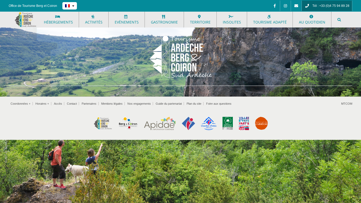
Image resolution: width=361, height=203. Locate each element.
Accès (58, 103)
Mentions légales (112, 103)
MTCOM (346, 103)
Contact (72, 103)
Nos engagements (139, 103)
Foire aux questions (219, 103)
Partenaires (89, 103)
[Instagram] (285, 6)
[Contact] (296, 6)
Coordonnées (20, 103)
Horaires (42, 103)
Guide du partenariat (169, 103)
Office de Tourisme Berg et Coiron (33, 6)
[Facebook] (274, 6)
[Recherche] (339, 19)
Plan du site (194, 103)
